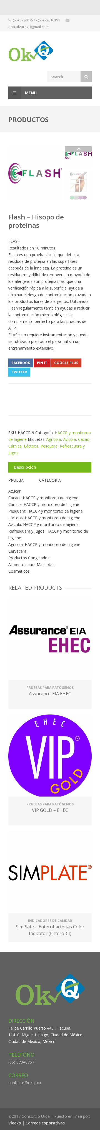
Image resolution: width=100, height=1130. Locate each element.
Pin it (42, 362)
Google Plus (66, 362)
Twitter (19, 372)
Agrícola (53, 439)
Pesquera (49, 446)
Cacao (83, 439)
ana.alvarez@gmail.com (28, 26)
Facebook (21, 362)
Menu (30, 92)
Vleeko (14, 1123)
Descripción (25, 467)
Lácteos (31, 446)
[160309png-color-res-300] (35, 173)
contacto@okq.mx (24, 1082)
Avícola (69, 439)
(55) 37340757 (21, 1062)
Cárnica (15, 446)
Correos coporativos (45, 1123)
